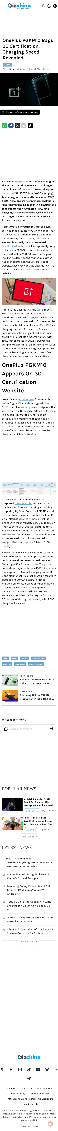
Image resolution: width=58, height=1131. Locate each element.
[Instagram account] (20, 1069)
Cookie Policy (18, 1093)
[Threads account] (56, 1069)
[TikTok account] (29, 1069)
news (14, 658)
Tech (5, 658)
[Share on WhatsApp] (4, 125)
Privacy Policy (44, 1088)
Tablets (24, 658)
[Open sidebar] (3, 6)
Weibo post (27, 399)
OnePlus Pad (9, 246)
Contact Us (27, 1088)
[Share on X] (17, 125)
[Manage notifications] (50, 1123)
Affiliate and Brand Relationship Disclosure (30, 1099)
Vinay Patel (14, 69)
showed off (9, 193)
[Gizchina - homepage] (19, 6)
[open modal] (55, 6)
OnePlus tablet (23, 503)
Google (31, 829)
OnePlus (7, 64)
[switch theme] (49, 6)
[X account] (2, 1069)
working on (27, 407)
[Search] (44, 6)
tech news (20, 664)
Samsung (32, 810)
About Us (11, 1088)
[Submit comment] (51, 729)
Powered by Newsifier (29, 1126)
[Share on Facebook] (11, 125)
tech (16, 212)
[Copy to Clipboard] (30, 125)
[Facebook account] (11, 1069)
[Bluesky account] (47, 1069)
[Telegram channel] (29, 1079)
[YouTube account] (38, 1069)
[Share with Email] (23, 125)
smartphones (38, 658)
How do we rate (30, 1104)
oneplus (7, 664)
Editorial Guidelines (39, 1093)
